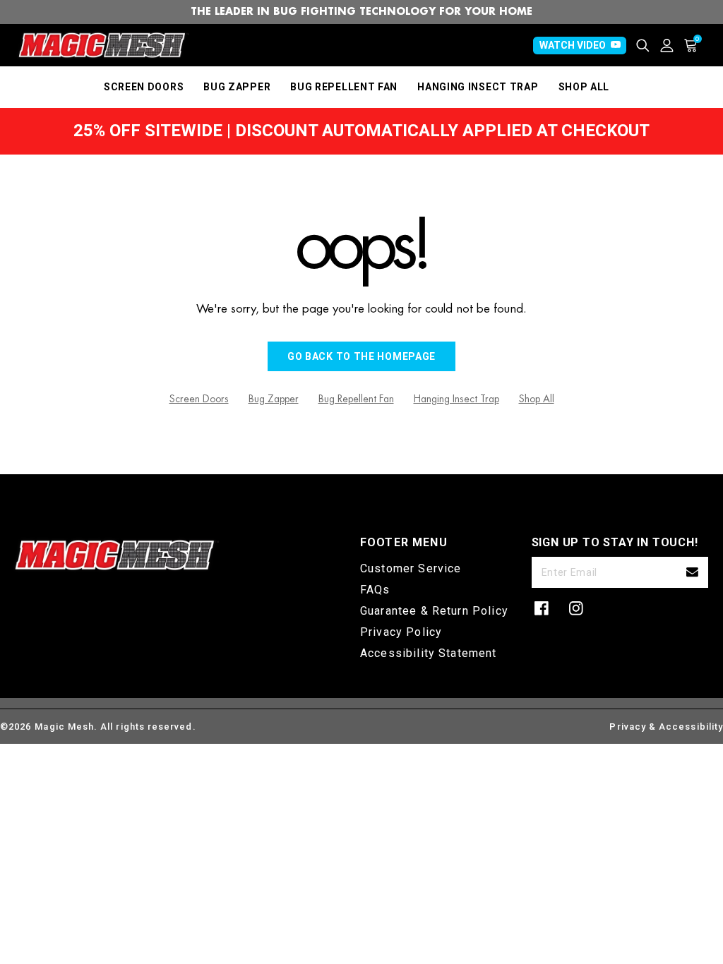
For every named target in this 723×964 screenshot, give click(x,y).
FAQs (375, 589)
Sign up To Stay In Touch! (615, 542)
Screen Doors (199, 399)
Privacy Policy (401, 632)
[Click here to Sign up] (692, 573)
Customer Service (410, 568)
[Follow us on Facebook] (541, 608)
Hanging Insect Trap (456, 399)
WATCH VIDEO (572, 45)
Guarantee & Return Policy (434, 610)
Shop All (536, 399)
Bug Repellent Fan (356, 399)
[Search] (648, 45)
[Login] (672, 45)
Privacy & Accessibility (666, 726)
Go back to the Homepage (361, 356)
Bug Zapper (274, 399)
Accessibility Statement (428, 653)
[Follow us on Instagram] (576, 608)
